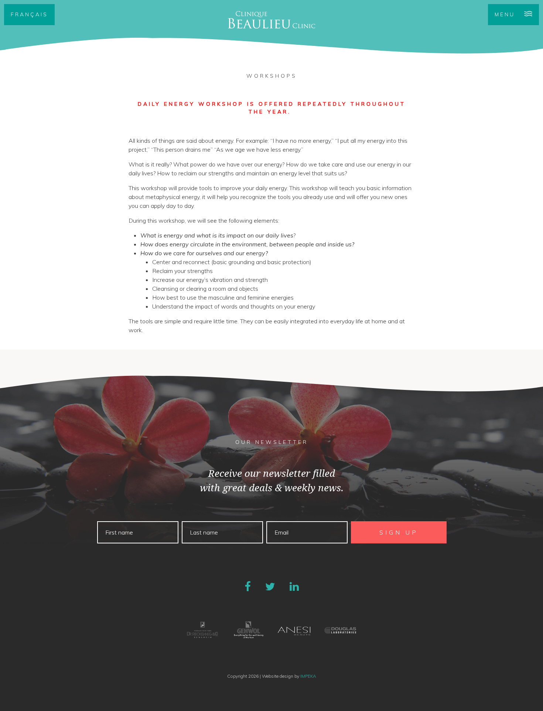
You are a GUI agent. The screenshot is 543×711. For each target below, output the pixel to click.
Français (29, 14)
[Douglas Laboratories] (340, 630)
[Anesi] (294, 630)
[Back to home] (271, 19)
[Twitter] (270, 586)
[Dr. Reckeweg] (203, 630)
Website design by (289, 676)
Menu (505, 14)
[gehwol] (248, 630)
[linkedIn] (294, 586)
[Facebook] (248, 586)
